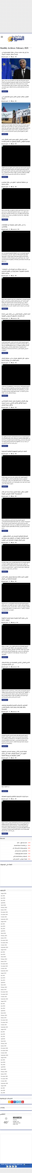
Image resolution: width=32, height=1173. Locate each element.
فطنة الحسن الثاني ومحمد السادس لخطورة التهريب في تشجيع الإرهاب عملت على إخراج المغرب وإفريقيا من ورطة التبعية (14, 754)
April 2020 (3, 1067)
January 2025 (3, 938)
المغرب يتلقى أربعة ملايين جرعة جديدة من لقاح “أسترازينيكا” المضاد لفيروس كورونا (15, 493)
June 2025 (3, 926)
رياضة (28, 1145)
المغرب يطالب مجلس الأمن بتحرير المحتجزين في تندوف (15, 98)
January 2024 (3, 961)
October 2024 (4, 945)
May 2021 (3, 1036)
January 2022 (3, 1018)
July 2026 (3, 896)
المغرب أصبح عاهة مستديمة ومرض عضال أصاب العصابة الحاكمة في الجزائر (15, 578)
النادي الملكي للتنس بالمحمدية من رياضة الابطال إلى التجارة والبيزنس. (16, 664)
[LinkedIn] (20, 1102)
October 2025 (4, 917)
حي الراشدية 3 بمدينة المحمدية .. (20, 845)
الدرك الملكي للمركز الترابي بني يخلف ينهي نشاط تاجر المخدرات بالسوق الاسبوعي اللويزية (16, 315)
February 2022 (4, 1015)
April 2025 (3, 931)
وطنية (13, 101)
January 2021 (3, 1046)
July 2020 (3, 1060)
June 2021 (3, 1034)
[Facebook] (14, 1102)
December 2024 (4, 940)
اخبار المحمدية (14, 229)
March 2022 (3, 1013)
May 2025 (3, 928)
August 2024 (3, 950)
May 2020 (3, 1065)
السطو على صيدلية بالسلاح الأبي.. (20, 856)
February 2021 (4, 1043)
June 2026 (3, 898)
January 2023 (3, 989)
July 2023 (3, 975)
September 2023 (4, 971)
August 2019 (3, 1086)
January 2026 (3, 910)
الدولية (13, 56)
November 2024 (4, 943)
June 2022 (3, 1006)
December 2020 (4, 1048)
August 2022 (3, 1001)
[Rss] (9, 1102)
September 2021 (4, 1027)
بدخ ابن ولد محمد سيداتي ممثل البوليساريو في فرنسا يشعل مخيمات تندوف (15, 53)
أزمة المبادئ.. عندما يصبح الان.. (21, 851)
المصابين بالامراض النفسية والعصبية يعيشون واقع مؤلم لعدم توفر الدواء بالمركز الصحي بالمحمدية (14, 707)
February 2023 (4, 987)
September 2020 (4, 1055)
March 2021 (3, 1041)
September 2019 (4, 1083)
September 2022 (4, 999)
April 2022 (3, 1011)
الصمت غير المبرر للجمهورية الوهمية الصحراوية (14, 451)
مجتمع (13, 275)
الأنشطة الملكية (26, 1139)
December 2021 (4, 1020)
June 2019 (3, 1090)
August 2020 (3, 1057)
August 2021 (3, 1029)
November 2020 (4, 1050)
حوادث (13, 186)
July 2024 (3, 952)
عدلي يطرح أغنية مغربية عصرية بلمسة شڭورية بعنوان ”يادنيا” (15, 619)
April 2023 (3, 982)
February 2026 (4, 907)
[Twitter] (17, 1102)
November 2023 (4, 966)
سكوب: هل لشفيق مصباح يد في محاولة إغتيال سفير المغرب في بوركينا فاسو (15, 359)
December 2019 (4, 1076)
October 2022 (4, 996)
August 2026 (3, 893)
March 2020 (3, 1069)
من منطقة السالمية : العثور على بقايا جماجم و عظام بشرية (15, 183)
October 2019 (4, 1081)
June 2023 (3, 978)
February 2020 (4, 1072)
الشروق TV (27, 1143)
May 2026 (3, 900)
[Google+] (12, 1102)
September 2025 (4, 919)
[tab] (16, 842)
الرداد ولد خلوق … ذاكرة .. (22, 843)
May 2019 (3, 1093)
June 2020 (3, 1062)
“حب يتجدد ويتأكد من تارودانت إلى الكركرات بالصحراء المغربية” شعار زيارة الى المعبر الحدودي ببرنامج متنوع (15, 271)
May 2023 (3, 980)
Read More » (5, 91)
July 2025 (3, 924)
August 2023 (3, 973)
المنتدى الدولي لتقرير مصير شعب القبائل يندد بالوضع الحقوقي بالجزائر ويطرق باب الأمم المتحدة (16, 141)
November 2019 (4, 1079)
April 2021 (3, 1039)
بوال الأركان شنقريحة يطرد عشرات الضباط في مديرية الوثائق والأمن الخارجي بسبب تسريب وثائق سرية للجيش (15, 403)
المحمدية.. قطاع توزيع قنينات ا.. (21, 853)
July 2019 (3, 1088)
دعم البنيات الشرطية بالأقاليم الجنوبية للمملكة (15, 797)
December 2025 (4, 912)
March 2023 (3, 985)
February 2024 (4, 959)
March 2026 (3, 905)
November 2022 (4, 994)
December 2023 (4, 964)
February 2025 (4, 936)
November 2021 (4, 1022)
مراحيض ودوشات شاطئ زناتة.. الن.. (20, 848)
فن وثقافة (14, 622)
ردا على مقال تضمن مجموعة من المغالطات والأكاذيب (14, 226)
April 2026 (3, 903)
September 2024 (4, 947)
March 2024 (3, 957)
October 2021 (4, 1025)
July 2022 (3, 1004)
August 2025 (3, 921)
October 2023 (4, 968)
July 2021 (3, 1032)
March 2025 (3, 933)
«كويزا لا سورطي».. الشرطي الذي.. (20, 859)
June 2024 (3, 954)
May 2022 (3, 1008)
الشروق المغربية (5, 56)
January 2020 (3, 1074)
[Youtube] (23, 1102)
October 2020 (4, 1053)
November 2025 (4, 914)
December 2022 (4, 992)
